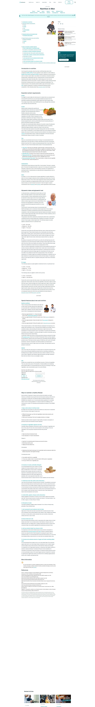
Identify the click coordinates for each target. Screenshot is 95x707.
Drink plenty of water (27, 56)
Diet (24, 42)
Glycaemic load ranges (27, 35)
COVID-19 (60, 2)
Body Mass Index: (24, 377)
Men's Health (42, 12)
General (48, 11)
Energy (24, 24)
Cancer (33, 11)
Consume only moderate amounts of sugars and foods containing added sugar (39, 62)
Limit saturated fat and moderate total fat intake (33, 57)
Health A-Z (38, 2)
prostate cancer (42, 86)
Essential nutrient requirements (28, 23)
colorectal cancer (47, 323)
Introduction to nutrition (27, 21)
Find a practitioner (63, 59)
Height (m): (23, 374)
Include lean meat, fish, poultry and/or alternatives (33, 53)
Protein (24, 26)
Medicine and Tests (34, 12)
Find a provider (69, 2)
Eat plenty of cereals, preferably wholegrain (32, 51)
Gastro (43, 11)
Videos (54, 2)
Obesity (24, 41)
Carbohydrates (26, 29)
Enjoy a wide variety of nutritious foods (31, 48)
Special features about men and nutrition (30, 38)
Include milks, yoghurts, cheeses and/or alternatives (33, 54)
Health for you (31, 2)
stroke (39, 531)
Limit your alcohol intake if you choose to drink (32, 61)
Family (38, 11)
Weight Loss (62, 12)
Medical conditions (27, 39)
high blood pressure (32, 531)
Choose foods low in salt (28, 59)
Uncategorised (55, 12)
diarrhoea (33, 184)
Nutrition (48, 12)
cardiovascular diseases (32, 315)
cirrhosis (23, 133)
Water (24, 31)
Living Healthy (44, 2)
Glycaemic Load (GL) (36, 292)
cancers (47, 317)
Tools (50, 2)
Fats (24, 28)
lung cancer (45, 320)
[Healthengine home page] (22, 2)
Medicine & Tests (59, 11)
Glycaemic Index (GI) (25, 292)
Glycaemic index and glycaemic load (29, 34)
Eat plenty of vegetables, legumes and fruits (32, 49)
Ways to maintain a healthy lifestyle (29, 46)
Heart (53, 11)
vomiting (38, 184)
